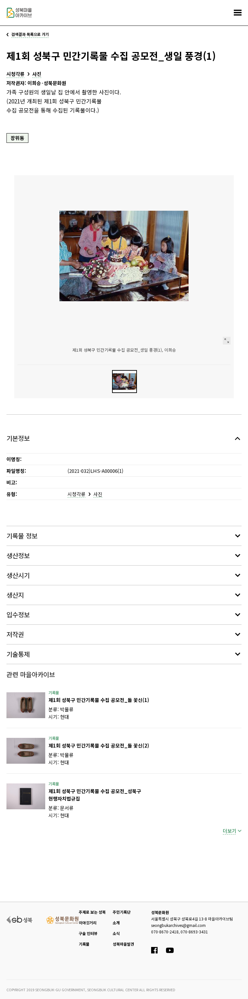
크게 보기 (227, 341)
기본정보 (18, 438)
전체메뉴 (237, 12)
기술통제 (18, 654)
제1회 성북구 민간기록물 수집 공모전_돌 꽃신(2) (98, 745)
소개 (116, 922)
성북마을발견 (123, 944)
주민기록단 (121, 912)
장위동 (17, 137)
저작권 (15, 634)
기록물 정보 (21, 535)
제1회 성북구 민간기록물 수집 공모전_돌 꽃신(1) (98, 699)
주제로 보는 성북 (92, 912)
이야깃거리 (88, 922)
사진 (36, 73)
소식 (116, 933)
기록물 (84, 944)
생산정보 (18, 555)
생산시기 (18, 575)
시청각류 (15, 73)
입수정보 (18, 614)
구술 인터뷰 (88, 933)
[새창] (25, 705)
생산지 (15, 595)
